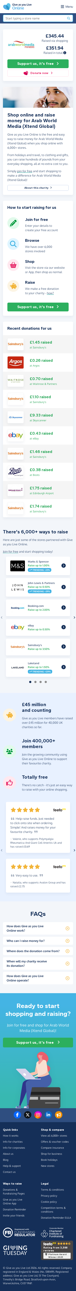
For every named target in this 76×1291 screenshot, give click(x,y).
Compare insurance (52, 1147)
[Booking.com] (63, 608)
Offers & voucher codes (55, 1141)
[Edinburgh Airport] (15, 490)
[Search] (69, 18)
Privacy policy (49, 1195)
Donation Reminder (14, 1209)
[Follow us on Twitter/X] (27, 1117)
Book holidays (49, 1159)
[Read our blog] (58, 1117)
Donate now (39, 73)
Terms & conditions (52, 1189)
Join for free (10, 551)
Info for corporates (14, 1147)
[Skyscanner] (15, 417)
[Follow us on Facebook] (17, 1117)
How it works (10, 1135)
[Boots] (15, 471)
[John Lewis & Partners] (63, 587)
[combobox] (34, 18)
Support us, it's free (35, 64)
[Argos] (15, 362)
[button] (64, 53)
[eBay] (15, 435)
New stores (47, 1165)
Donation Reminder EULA (56, 1217)
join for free (24, 171)
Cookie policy (49, 1201)
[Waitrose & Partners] (15, 380)
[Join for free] (13, 227)
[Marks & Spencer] (63, 566)
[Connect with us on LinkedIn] (48, 1117)
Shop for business (51, 1153)
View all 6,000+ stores (54, 1135)
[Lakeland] (63, 668)
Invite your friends (14, 1215)
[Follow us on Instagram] (38, 1117)
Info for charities (13, 1141)
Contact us (9, 1171)
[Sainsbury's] (15, 344)
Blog (5, 1159)
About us (8, 1153)
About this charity (36, 187)
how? (50, 293)
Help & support (12, 1165)
